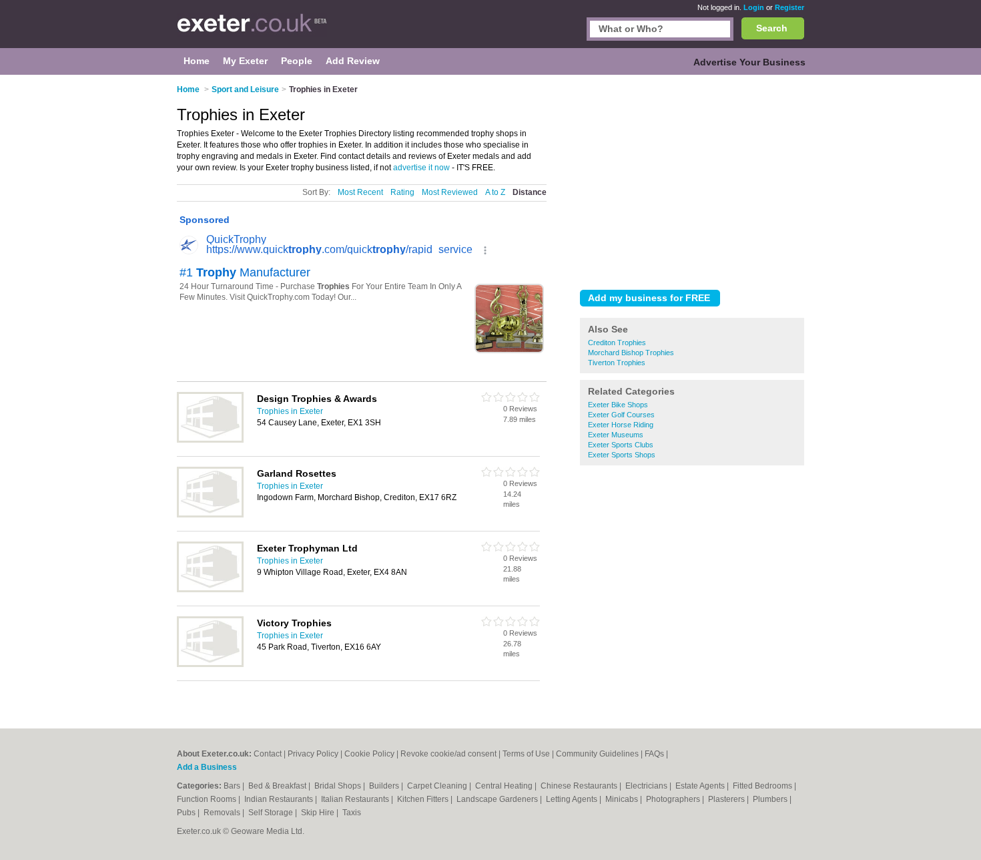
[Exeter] (252, 30)
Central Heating (505, 786)
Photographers (674, 799)
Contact (268, 754)
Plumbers (771, 799)
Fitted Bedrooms (763, 786)
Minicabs (622, 799)
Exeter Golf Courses (621, 415)
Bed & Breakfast (278, 786)
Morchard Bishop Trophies (631, 353)
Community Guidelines (597, 754)
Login (753, 7)
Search (771, 28)
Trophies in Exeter (290, 411)
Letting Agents (572, 799)
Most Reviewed (450, 192)
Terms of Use (526, 754)
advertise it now (421, 167)
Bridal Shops (338, 786)
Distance (530, 192)
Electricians (647, 786)
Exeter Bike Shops (618, 405)
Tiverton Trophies (616, 363)
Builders (385, 786)
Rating (402, 192)
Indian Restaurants (279, 799)
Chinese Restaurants (580, 786)
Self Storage (271, 812)
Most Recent (360, 192)
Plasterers (727, 799)
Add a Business (207, 767)
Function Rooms (207, 799)
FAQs (654, 754)
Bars (233, 786)
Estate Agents (701, 786)
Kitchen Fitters (423, 799)
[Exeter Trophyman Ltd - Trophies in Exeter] (210, 589)
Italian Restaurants (356, 799)
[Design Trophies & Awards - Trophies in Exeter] (210, 440)
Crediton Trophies (617, 343)
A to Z (495, 192)
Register (789, 7)
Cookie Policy (369, 754)
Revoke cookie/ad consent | (451, 754)
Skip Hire (318, 812)
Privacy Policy (313, 754)
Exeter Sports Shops (621, 455)
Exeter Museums (615, 435)
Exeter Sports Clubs (620, 445)
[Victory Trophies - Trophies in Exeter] (210, 664)
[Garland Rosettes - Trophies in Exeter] (210, 514)
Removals (223, 812)
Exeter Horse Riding (620, 425)
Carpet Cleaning (438, 786)
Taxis (351, 812)
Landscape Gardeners (498, 799)
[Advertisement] (692, 179)
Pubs (187, 812)
